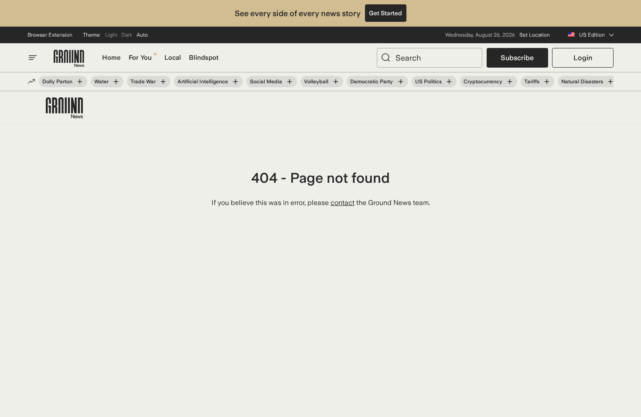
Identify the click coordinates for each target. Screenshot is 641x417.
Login (582, 58)
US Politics (428, 82)
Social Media (266, 82)
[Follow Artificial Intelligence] (235, 81)
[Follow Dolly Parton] (80, 81)
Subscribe (517, 58)
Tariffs (531, 82)
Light (111, 35)
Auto (142, 35)
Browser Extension (49, 35)
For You (140, 58)
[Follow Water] (116, 81)
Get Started (385, 13)
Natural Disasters (582, 82)
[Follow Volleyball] (336, 81)
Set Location (534, 35)
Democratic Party (371, 82)
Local (172, 58)
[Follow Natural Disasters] (610, 81)
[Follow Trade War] (163, 81)
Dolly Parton (57, 82)
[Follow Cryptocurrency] (510, 81)
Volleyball (316, 82)
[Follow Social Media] (289, 81)
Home (111, 58)
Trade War (143, 82)
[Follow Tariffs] (547, 81)
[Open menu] (32, 57)
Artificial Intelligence (202, 82)
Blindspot (203, 58)
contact (343, 202)
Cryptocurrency (483, 82)
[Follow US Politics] (449, 81)
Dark (126, 35)
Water (101, 82)
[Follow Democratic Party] (400, 81)
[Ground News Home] (69, 59)
